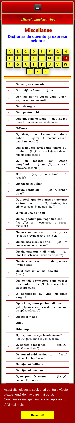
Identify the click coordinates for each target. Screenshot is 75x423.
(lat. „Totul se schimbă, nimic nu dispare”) (41, 253)
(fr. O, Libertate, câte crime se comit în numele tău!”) (41, 203)
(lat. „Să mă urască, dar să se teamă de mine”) (41, 120)
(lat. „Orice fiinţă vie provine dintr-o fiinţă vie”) (41, 234)
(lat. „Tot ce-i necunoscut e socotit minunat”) (41, 222)
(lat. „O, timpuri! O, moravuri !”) (41, 378)
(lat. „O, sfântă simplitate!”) (41, 346)
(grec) (35, 90)
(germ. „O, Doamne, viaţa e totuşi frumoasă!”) (41, 138)
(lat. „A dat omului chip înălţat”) (41, 356)
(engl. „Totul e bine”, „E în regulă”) (41, 175)
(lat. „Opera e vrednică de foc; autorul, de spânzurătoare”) (41, 307)
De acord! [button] (37, 415)
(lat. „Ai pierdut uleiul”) (41, 191)
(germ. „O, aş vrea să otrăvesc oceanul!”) (41, 164)
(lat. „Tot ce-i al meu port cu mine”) (41, 243)
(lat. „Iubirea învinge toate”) (41, 263)
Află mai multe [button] (14, 404)
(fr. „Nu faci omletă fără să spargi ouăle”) (41, 284)
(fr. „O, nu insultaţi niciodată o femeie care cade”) (41, 151)
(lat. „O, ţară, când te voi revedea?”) (41, 336)
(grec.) (41, 272)
